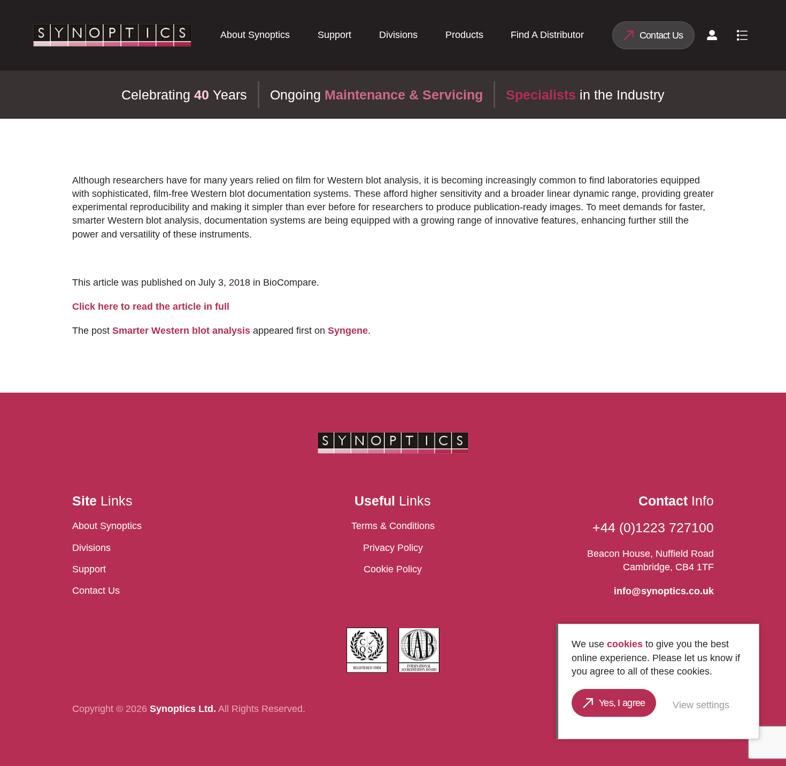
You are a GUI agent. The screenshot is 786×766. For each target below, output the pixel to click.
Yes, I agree (622, 703)
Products (464, 34)
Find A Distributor (547, 34)
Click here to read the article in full (150, 306)
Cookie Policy (393, 569)
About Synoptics (255, 34)
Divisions (398, 34)
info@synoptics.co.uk (664, 591)
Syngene (348, 330)
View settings (701, 705)
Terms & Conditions (393, 525)
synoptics (112, 35)
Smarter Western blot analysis (181, 330)
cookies (625, 644)
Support (334, 34)
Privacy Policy (393, 547)
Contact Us (661, 35)
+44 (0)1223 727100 (653, 527)
